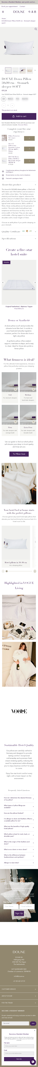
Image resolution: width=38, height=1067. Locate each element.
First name (7, 1043)
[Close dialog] (34, 1030)
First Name (7, 902)
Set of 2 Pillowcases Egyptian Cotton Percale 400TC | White (14, 147)
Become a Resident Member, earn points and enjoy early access (19, 2)
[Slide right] (3, 282)
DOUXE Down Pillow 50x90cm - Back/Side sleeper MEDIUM (14, 159)
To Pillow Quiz (19, 454)
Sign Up (19, 913)
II (15, 389)
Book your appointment (10, 6)
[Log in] (32, 12)
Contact (22, 6)
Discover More (22, 125)
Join (33, 1023)
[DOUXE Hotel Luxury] (19, 12)
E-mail (22, 902)
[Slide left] (33, 47)
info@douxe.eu (19, 976)
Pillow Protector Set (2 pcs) (14, 137)
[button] (3, 12)
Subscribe (19, 1059)
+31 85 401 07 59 (19, 981)
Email (5, 1050)
